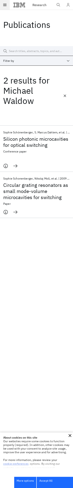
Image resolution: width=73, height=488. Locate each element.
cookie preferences (16, 464)
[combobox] (36, 61)
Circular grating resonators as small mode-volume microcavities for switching (35, 191)
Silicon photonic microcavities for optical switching (35, 142)
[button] (70, 435)
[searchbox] (36, 51)
